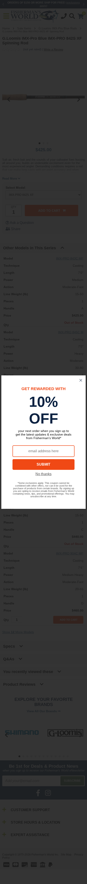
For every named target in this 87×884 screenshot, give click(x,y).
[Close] (81, 380)
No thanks (43, 474)
